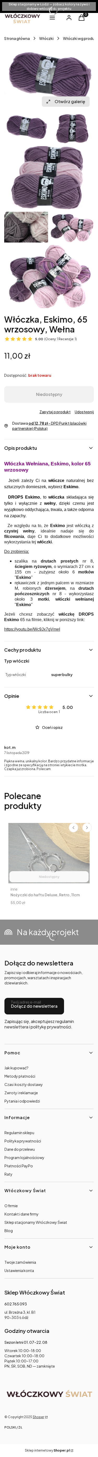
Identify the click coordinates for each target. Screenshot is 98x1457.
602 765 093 (15, 1304)
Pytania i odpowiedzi (22, 1101)
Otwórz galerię (70, 101)
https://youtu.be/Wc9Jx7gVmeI (32, 629)
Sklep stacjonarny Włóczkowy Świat (35, 1222)
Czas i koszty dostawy (23, 1084)
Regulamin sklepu (19, 1132)
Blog (8, 1230)
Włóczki (46, 38)
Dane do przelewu (19, 1149)
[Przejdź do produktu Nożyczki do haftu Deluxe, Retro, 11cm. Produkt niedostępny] (49, 853)
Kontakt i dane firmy (21, 1214)
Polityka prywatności (22, 1141)
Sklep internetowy (47, 1450)
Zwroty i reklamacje (21, 1092)
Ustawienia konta (19, 1270)
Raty (8, 1174)
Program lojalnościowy (24, 1157)
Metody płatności (19, 1076)
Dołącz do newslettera (34, 1006)
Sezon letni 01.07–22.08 (25, 1342)
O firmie (11, 1205)
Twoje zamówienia (20, 1262)
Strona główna (17, 38)
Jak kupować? (16, 1067)
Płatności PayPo (18, 1165)
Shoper (38, 1417)
